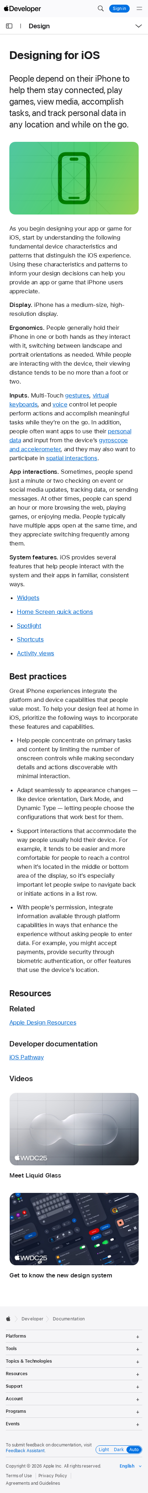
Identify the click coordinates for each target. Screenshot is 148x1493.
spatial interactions (71, 458)
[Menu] (139, 8)
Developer (32, 1318)
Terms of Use (19, 1475)
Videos (21, 1078)
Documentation (69, 1318)
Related (22, 1008)
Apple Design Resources (43, 1022)
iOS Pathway (26, 1057)
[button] (100, 8)
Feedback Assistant (25, 1450)
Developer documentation (53, 1043)
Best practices (37, 676)
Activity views (35, 653)
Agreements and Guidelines (33, 1483)
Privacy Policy (52, 1475)
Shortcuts (30, 639)
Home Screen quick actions (55, 611)
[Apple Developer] (22, 8)
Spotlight (29, 625)
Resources (30, 993)
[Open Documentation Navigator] (9, 26)
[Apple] (10, 1318)
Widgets (28, 597)
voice (59, 404)
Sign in (119, 8)
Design (39, 26)
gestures (77, 395)
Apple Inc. (53, 1466)
